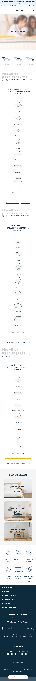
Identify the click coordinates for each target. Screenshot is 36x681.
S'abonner (29, 628)
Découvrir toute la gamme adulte (18, 203)
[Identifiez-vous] (3, 10)
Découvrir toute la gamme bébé (18, 463)
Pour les (6, 65)
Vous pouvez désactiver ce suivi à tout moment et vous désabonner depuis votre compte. (18, 636)
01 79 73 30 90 (31, 6)
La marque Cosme (10, 607)
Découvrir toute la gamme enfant (18, 342)
